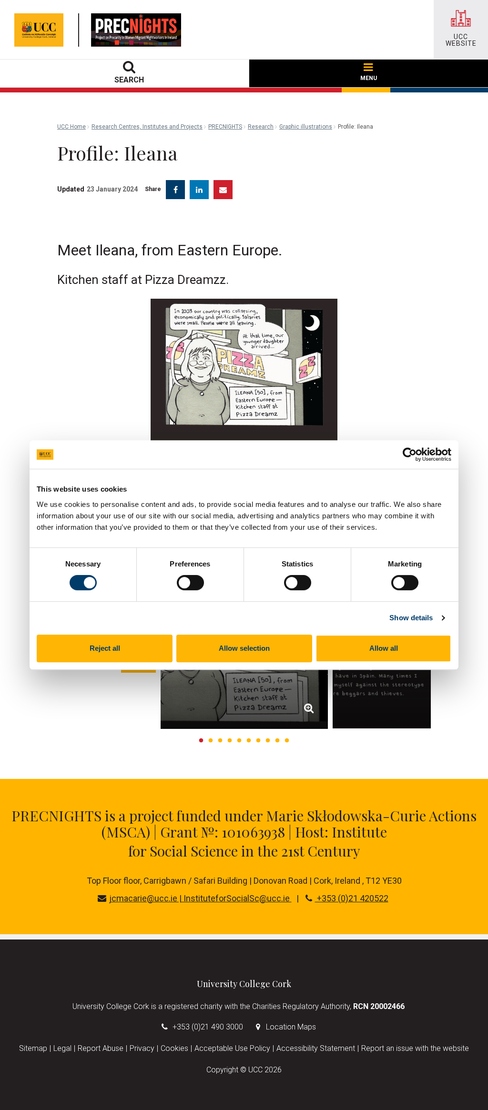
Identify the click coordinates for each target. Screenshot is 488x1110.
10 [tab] (287, 741)
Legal (62, 1048)
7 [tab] (258, 741)
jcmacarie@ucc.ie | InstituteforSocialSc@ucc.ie (200, 898)
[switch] (190, 582)
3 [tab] (220, 741)
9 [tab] (277, 741)
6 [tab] (249, 741)
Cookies (174, 1048)
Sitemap (33, 1048)
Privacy (142, 1048)
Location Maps (291, 1026)
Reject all (105, 648)
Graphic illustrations (305, 126)
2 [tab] (210, 741)
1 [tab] (201, 741)
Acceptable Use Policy (232, 1048)
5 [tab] (239, 741)
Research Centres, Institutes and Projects (147, 126)
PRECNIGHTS (225, 126)
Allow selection (244, 648)
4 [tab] (229, 741)
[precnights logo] (138, 30)
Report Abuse (100, 1048)
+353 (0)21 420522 (351, 898)
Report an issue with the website (415, 1048)
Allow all (383, 648)
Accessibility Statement (315, 1048)
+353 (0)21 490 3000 (208, 1026)
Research (261, 126)
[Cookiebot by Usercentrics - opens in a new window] (409, 454)
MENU (368, 78)
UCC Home (71, 126)
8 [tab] (268, 741)
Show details (411, 618)
